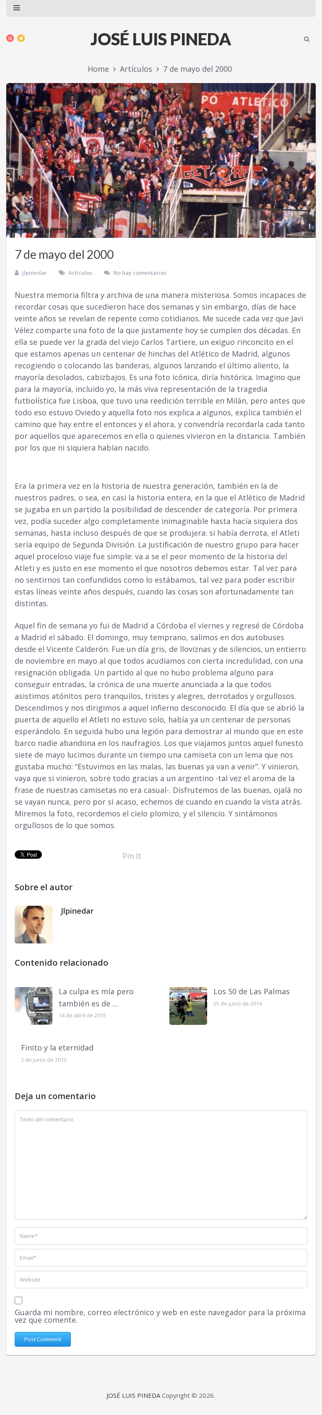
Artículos (80, 272)
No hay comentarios (139, 272)
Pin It (131, 856)
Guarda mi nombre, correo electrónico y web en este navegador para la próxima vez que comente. (160, 1316)
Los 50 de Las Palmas (251, 991)
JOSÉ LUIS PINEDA (161, 39)
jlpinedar (34, 272)
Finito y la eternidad (57, 1047)
